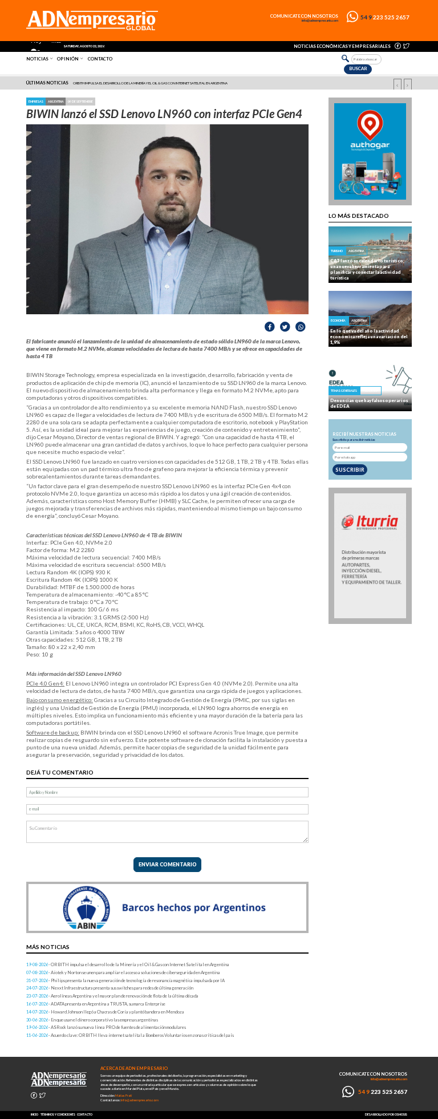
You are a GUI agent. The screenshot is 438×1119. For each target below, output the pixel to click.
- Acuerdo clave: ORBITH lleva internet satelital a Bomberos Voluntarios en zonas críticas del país (130, 1035)
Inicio (34, 1114)
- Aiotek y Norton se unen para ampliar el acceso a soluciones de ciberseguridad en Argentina (123, 972)
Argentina (56, 101)
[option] (219, 83)
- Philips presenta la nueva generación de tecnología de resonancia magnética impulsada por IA (125, 980)
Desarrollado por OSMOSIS (386, 1114)
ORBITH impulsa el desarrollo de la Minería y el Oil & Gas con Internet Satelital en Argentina (150, 83)
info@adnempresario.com (320, 20)
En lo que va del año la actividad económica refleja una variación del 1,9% (369, 336)
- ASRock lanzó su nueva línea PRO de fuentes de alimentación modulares (106, 1027)
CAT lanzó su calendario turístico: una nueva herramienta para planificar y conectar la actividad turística (367, 269)
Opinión (68, 59)
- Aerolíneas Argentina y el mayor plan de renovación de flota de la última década (112, 996)
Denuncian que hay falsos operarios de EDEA (369, 403)
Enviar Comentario (168, 864)
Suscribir (349, 470)
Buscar (358, 68)
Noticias (37, 59)
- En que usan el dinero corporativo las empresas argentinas (92, 1020)
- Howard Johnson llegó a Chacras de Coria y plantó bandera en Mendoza (105, 1012)
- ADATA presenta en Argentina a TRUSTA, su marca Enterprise (95, 1004)
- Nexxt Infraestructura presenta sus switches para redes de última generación (109, 988)
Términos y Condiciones (57, 1114)
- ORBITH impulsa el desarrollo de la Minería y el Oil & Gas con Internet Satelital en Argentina (127, 964)
